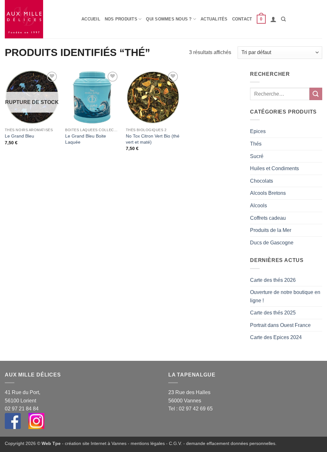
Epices (258, 131)
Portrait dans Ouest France (280, 325)
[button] (261, 19)
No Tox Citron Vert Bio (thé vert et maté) (152, 139)
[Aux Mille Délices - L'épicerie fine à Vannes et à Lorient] (38, 19)
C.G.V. (175, 443)
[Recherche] (283, 19)
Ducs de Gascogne (271, 242)
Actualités (214, 19)
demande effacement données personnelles (230, 443)
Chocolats (261, 181)
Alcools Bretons (268, 193)
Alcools (258, 205)
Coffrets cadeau (268, 218)
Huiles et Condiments (274, 168)
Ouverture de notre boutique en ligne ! (285, 296)
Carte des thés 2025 (273, 312)
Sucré (256, 156)
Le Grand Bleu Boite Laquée (85, 139)
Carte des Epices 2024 (276, 337)
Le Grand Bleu (19, 136)
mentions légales (148, 443)
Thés (256, 144)
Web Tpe (51, 443)
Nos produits (121, 19)
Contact (242, 19)
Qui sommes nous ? (169, 19)
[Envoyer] (315, 94)
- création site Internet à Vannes (93, 443)
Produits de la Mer (270, 230)
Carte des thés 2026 (273, 280)
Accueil (90, 19)
